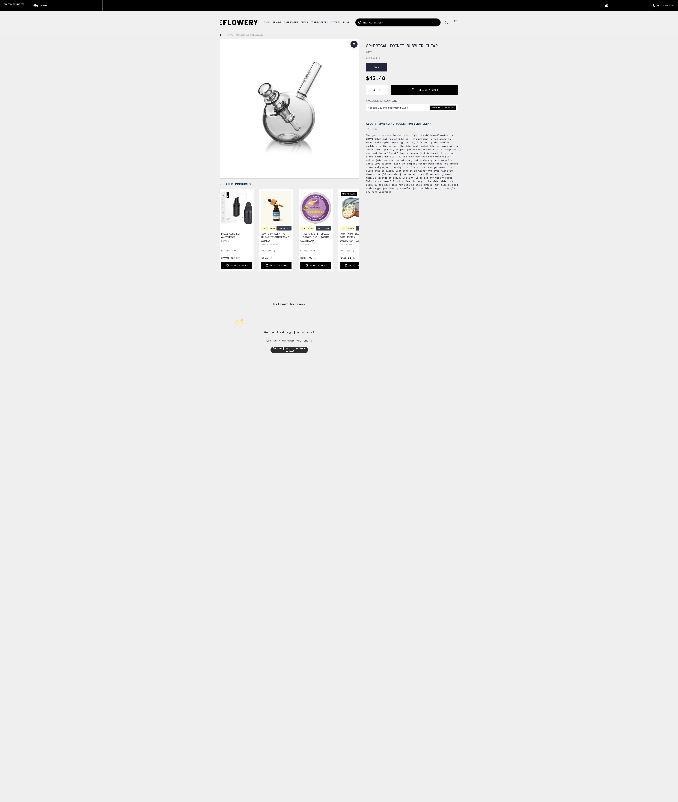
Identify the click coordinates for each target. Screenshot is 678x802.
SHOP (267, 22)
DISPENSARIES (319, 22)
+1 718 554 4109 (665, 5)
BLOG (346, 22)
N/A (376, 67)
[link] (236, 217)
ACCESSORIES (242, 35)
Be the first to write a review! (289, 350)
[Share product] (354, 44)
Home (230, 35)
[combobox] (398, 22)
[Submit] (359, 22)
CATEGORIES (291, 22)
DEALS (304, 22)
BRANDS (277, 22)
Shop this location (443, 107)
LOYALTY (335, 22)
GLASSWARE (257, 35)
